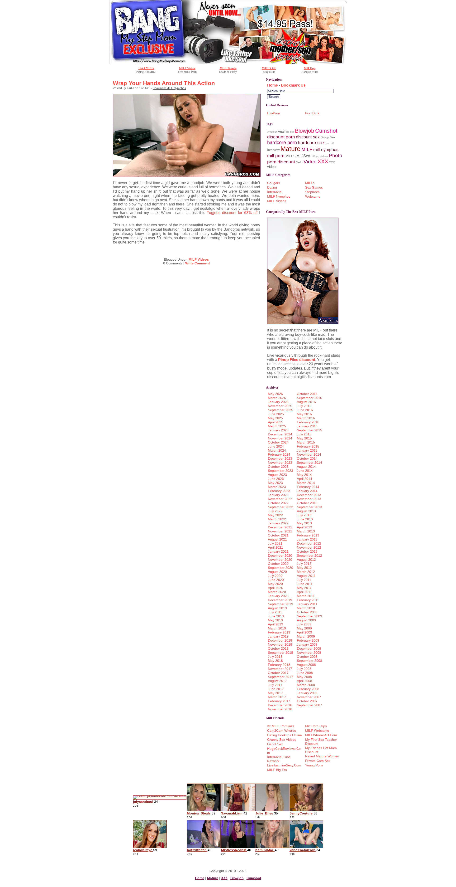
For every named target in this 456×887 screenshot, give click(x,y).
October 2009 (307, 612)
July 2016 (304, 406)
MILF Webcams (317, 730)
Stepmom (312, 192)
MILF (306, 149)
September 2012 (309, 555)
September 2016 (309, 398)
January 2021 (278, 551)
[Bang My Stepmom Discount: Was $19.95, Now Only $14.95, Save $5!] (228, 63)
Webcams (312, 196)
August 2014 (306, 466)
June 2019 (276, 616)
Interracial (274, 192)
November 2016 (280, 709)
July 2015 (304, 434)
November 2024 (280, 438)
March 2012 (306, 572)
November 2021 (280, 531)
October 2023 (278, 466)
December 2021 (280, 527)
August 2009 (306, 620)
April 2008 (304, 681)
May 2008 (304, 677)
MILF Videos (187, 68)
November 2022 (280, 499)
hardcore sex (311, 142)
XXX (323, 161)
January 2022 (278, 523)
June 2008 (305, 673)
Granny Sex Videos (281, 739)
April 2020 (275, 588)
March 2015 (306, 442)
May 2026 (275, 394)
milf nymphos (325, 149)
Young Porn (314, 765)
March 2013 (306, 531)
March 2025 (277, 426)
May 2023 (275, 483)
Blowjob (304, 131)
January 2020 (278, 596)
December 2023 (280, 458)
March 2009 (306, 636)
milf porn (276, 155)
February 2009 (308, 640)
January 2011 (307, 604)
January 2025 (278, 430)
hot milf (330, 143)
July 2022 (275, 511)
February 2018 (279, 665)
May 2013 (304, 523)
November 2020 (280, 559)
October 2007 (307, 701)
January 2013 (307, 539)
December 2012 (309, 543)
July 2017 (275, 685)
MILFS (290, 156)
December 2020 (280, 555)
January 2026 (278, 402)
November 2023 (280, 462)
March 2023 (277, 487)
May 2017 (275, 693)
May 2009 (304, 628)
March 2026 (277, 398)
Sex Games (314, 187)
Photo (335, 155)
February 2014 (308, 487)
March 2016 (306, 418)
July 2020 (275, 576)
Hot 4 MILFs (146, 68)
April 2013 (304, 527)
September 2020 (280, 568)
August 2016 (306, 402)
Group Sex (328, 137)
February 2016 (308, 422)
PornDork (312, 113)
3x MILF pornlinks (280, 726)
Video (310, 161)
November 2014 (309, 454)
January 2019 (278, 636)
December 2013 (309, 495)
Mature (290, 148)
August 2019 (277, 608)
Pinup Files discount (296, 360)
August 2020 (277, 572)
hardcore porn (282, 142)
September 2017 (280, 677)
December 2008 (309, 648)
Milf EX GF (269, 68)
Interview (273, 150)
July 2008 (304, 669)
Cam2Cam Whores (281, 730)
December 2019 (280, 600)
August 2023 (277, 475)
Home (272, 85)
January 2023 (278, 495)
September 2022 (280, 507)
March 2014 (306, 483)
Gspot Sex (275, 744)
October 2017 (278, 673)
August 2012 (306, 559)
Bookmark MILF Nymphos (169, 88)
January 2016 (307, 426)
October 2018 (278, 648)
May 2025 (275, 418)
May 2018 (275, 661)
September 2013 (309, 507)
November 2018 (280, 644)
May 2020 (275, 584)
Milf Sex (303, 156)
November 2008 (309, 652)
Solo (299, 162)
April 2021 (275, 547)
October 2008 (307, 656)
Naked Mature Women (322, 756)
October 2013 (307, 503)
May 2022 (275, 515)
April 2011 (304, 592)
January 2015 (307, 450)
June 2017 (276, 689)
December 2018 (280, 640)
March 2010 (306, 608)
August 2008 (306, 665)
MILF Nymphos (278, 196)
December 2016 (280, 705)
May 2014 (304, 475)
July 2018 (275, 656)
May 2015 (304, 438)
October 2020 (278, 563)
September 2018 (280, 652)
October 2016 (307, 394)
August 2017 (277, 681)
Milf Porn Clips (316, 726)
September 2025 (280, 410)
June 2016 (305, 410)
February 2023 (279, 491)
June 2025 (276, 414)
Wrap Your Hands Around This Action (164, 83)
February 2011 (308, 600)
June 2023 (276, 479)
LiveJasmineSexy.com (284, 765)
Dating (272, 187)
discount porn (281, 136)
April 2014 (304, 479)
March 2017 (277, 697)
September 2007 (309, 705)
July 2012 (304, 563)
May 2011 (304, 588)
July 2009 (304, 624)
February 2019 (279, 632)
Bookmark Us (293, 85)
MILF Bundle (228, 68)
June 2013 (305, 519)
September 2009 (309, 616)
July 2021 (275, 543)
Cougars (273, 183)
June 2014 (305, 471)
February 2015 (308, 446)
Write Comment (197, 263)
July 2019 (275, 612)
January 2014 (307, 491)
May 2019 (275, 620)
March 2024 (277, 450)
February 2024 (279, 454)
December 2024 (280, 434)
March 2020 (277, 592)
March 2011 (306, 596)
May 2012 (304, 568)
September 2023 (280, 471)
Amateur (272, 131)
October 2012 (307, 551)
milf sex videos (319, 156)
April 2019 (275, 624)
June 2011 (305, 584)
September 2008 (309, 661)
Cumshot (326, 131)
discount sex (308, 136)
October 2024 (278, 442)
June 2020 (276, 580)
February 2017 (279, 701)
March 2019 (277, 628)
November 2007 (309, 697)
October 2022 (278, 503)
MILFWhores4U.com (321, 735)
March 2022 (277, 519)
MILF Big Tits (277, 770)
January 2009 (307, 644)
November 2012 (309, 547)
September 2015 (309, 430)
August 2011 (306, 576)
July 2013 (304, 515)
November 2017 (280, 669)
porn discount (281, 161)
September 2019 (280, 604)
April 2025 (275, 422)
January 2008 (307, 693)
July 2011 (304, 580)
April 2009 (304, 632)
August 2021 (277, 539)
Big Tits (289, 131)
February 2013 (308, 535)
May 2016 (304, 414)
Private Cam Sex (317, 761)
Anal (281, 131)
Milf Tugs (310, 68)
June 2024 (276, 446)
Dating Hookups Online (284, 735)
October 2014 (307, 458)
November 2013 (309, 499)
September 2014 (309, 462)
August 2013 (306, 511)
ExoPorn (273, 113)
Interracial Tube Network (279, 759)
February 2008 (308, 689)
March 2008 (306, 685)
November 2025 (280, 406)
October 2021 (278, 535)
